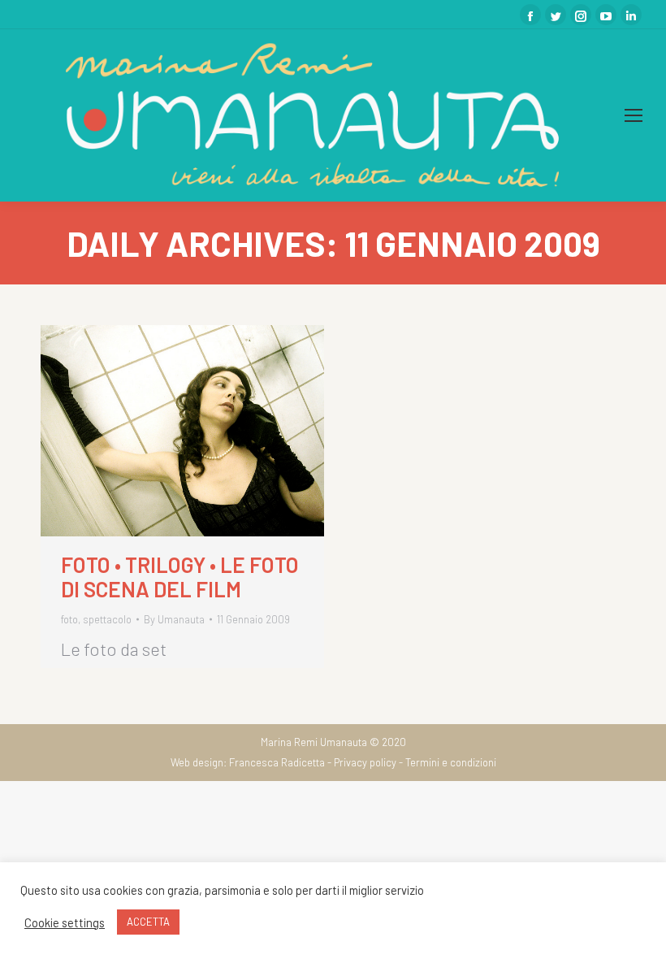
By (174, 619)
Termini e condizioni (450, 762)
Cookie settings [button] (64, 922)
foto (69, 619)
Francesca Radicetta (277, 762)
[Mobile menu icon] (633, 115)
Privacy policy (365, 762)
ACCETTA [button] (148, 921)
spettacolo (107, 619)
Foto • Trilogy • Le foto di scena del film (180, 577)
